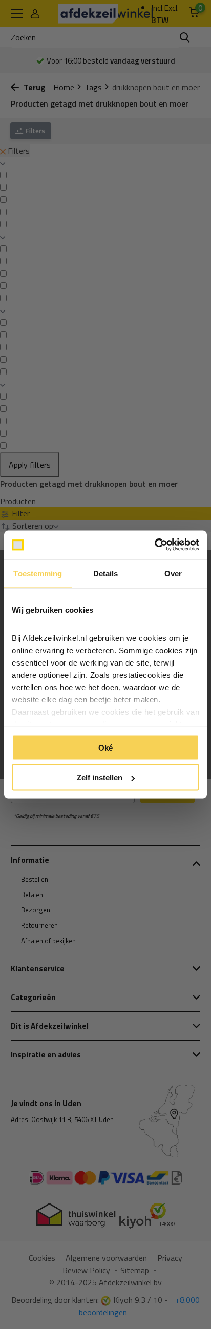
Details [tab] (105, 573)
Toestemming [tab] (37, 573)
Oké (105, 747)
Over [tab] (173, 573)
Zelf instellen (99, 777)
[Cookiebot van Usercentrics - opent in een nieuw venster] (154, 545)
